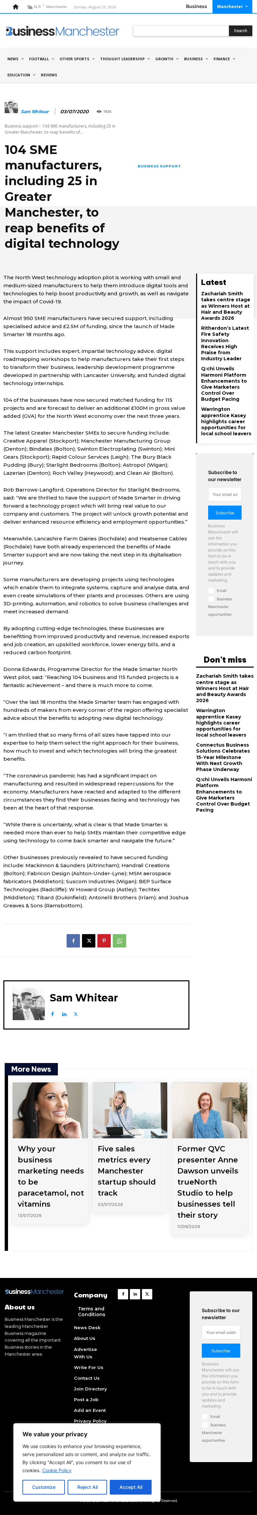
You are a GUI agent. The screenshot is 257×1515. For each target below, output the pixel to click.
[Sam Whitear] (11, 111)
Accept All (130, 1487)
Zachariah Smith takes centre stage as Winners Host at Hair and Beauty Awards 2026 (225, 306)
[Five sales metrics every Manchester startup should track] (130, 1110)
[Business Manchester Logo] (62, 30)
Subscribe (225, 512)
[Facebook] (73, 941)
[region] (87, 1462)
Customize (44, 1487)
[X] (88, 941)
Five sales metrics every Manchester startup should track (127, 1171)
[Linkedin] (64, 1012)
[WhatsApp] (119, 941)
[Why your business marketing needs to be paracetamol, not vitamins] (50, 1110)
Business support (21, 126)
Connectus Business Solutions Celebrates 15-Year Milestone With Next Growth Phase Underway (223, 757)
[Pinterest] (104, 941)
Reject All (87, 1487)
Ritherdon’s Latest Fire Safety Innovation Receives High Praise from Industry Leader (225, 343)
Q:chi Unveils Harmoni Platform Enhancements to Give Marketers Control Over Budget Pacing (224, 384)
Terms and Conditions (91, 1311)
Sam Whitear (35, 111)
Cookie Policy (57, 1470)
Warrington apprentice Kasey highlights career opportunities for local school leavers (226, 421)
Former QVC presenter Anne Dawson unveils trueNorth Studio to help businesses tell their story (207, 1182)
